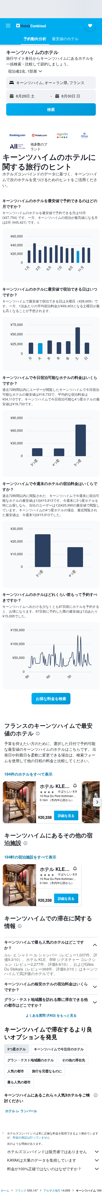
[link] (51, 698)
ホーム (5, 1190)
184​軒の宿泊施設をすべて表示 (30, 857)
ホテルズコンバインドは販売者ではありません (47, 1151)
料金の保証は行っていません (31, 1137)
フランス (20, 1190)
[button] (8, 25)
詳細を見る (66, 815)
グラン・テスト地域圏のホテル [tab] (30, 1060)
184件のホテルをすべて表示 (28, 774)
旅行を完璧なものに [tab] (47, 1070)
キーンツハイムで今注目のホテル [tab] (59, 1049)
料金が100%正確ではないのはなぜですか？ (44, 1168)
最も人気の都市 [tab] (19, 1081)
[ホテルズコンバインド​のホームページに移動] (31, 25)
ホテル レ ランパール (21, 1110)
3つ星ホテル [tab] (16, 1049)
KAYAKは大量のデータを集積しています (41, 1160)
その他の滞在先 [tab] (73, 1060)
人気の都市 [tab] (15, 1070)
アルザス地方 (51, 1190)
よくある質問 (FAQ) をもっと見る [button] (51, 1015)
